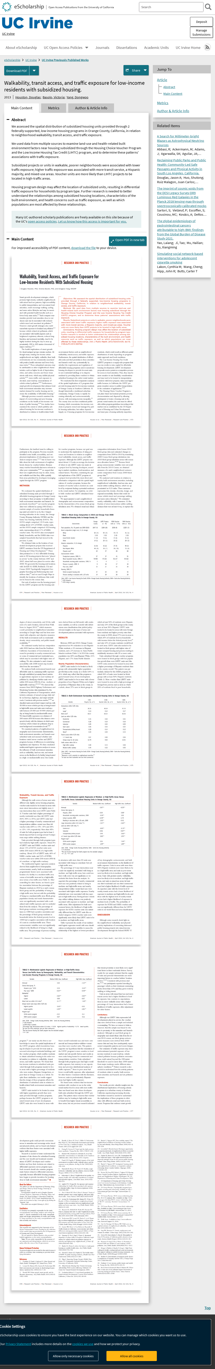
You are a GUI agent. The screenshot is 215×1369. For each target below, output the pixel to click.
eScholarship (12, 60)
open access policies (42, 221)
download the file (83, 248)
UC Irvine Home (188, 47)
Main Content (23, 238)
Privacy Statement (18, 1344)
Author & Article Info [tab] (91, 108)
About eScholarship (21, 47)
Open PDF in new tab (129, 240)
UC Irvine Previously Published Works (65, 60)
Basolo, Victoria (53, 97)
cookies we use (82, 1344)
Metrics (162, 103)
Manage (201, 32)
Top (208, 1307)
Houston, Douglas (28, 97)
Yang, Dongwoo (77, 97)
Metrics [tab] (53, 108)
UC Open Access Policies (63, 47)
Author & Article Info (173, 111)
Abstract (19, 119)
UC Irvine (8, 33)
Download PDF (16, 71)
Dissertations (126, 47)
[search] (208, 7)
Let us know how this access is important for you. (92, 221)
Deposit (201, 22)
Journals (102, 47)
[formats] (34, 70)
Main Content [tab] (21, 108)
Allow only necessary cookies (73, 1356)
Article (162, 80)
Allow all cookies (131, 1356)
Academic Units (156, 47)
